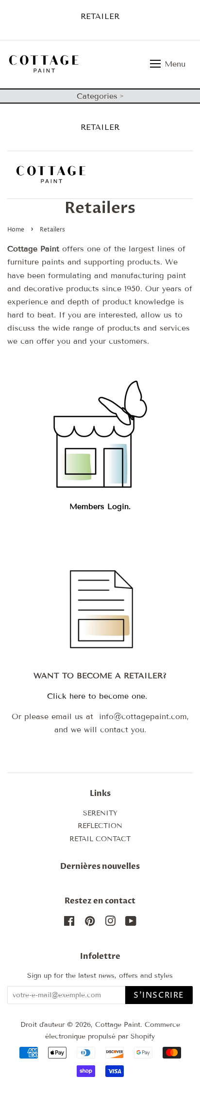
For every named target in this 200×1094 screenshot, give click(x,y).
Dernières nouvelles (100, 866)
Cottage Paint (117, 1025)
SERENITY (100, 813)
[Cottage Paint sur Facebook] (69, 923)
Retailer (100, 16)
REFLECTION (100, 826)
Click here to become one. (100, 696)
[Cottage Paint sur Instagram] (110, 923)
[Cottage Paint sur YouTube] (130, 923)
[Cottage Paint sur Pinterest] (89, 923)
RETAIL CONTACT (100, 839)
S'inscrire (158, 995)
